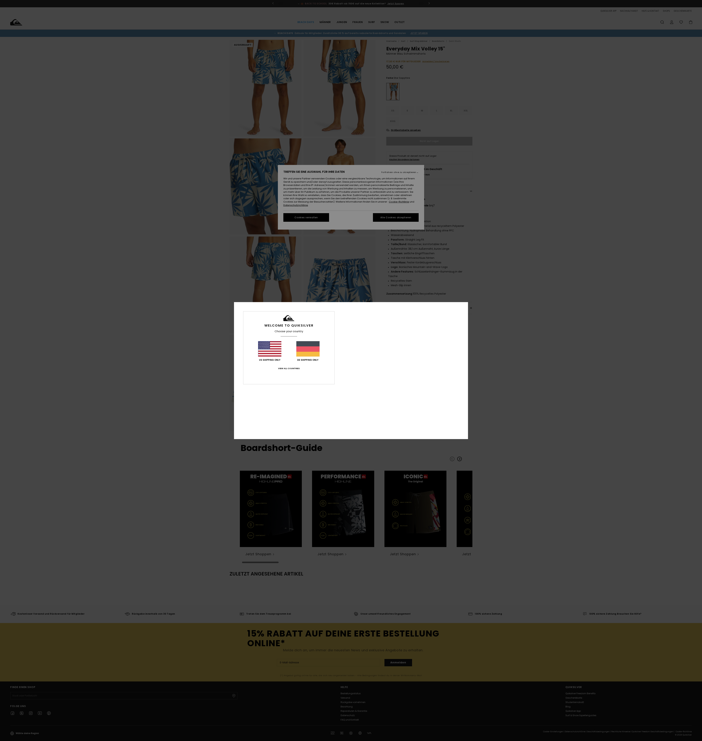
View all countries (289, 368)
